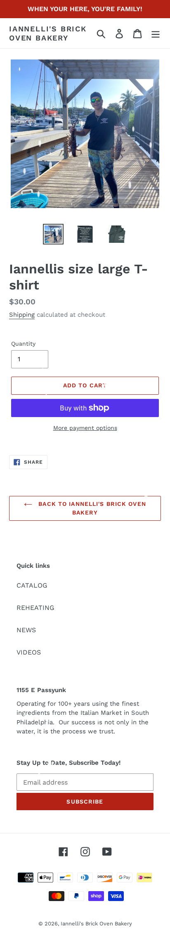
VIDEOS (29, 652)
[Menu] (155, 33)
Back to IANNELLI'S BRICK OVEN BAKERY (91, 508)
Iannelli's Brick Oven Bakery (48, 33)
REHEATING (35, 608)
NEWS (26, 630)
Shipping (22, 314)
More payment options (85, 428)
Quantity (23, 343)
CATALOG (32, 585)
